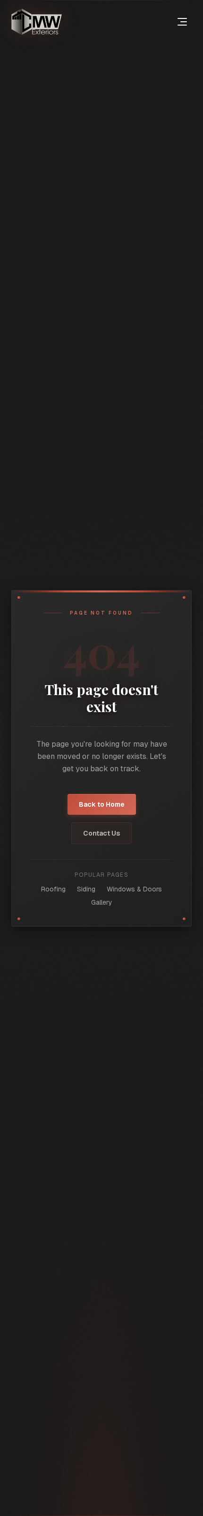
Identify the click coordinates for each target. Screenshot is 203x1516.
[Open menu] (182, 21)
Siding (86, 889)
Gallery (101, 902)
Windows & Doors (134, 889)
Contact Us (101, 833)
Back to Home (102, 804)
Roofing (53, 889)
